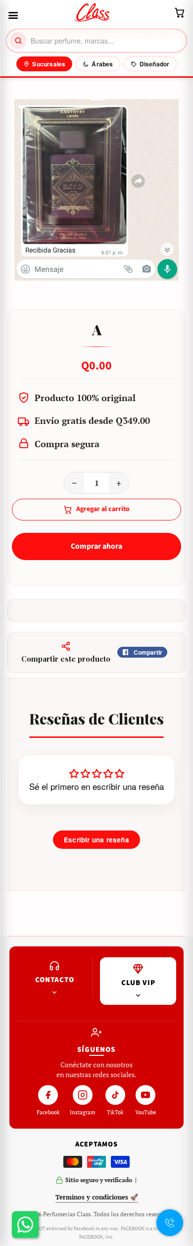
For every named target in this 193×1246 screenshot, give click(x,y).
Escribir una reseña (96, 839)
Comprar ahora (96, 546)
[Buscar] (18, 40)
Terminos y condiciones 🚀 (96, 1197)
